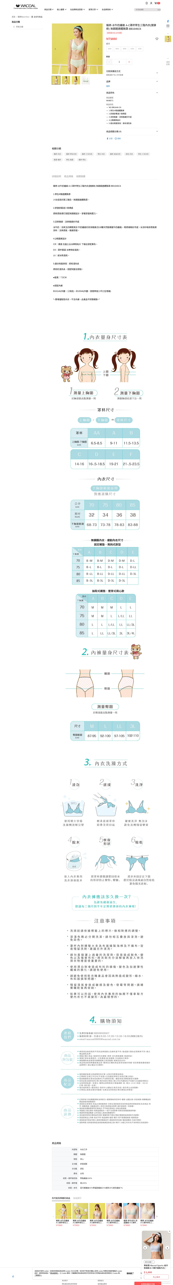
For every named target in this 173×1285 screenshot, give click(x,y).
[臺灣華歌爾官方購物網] (26, 7)
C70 (132, 49)
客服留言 (101, 1281)
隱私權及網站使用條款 (69, 1284)
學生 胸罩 (69, 160)
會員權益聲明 (102, 1284)
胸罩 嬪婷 (57, 160)
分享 (111, 139)
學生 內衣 (101, 154)
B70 (117, 49)
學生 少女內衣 (143, 154)
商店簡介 (65, 1281)
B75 (124, 49)
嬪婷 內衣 (57, 154)
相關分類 (56, 148)
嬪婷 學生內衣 (71, 154)
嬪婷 (108, 86)
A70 (109, 49)
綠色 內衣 (129, 154)
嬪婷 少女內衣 (87, 154)
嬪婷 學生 (82, 160)
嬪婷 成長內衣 (115, 154)
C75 (139, 49)
